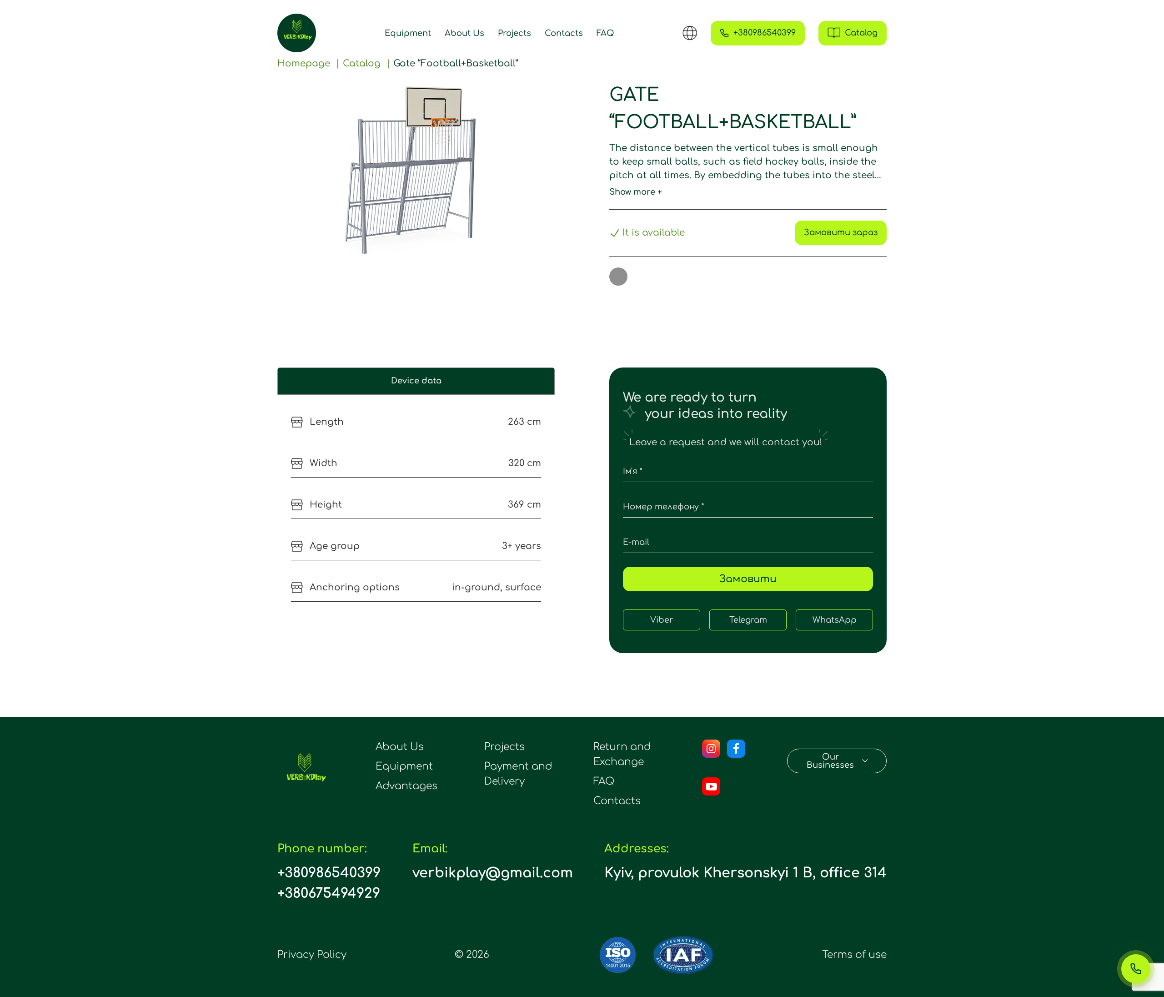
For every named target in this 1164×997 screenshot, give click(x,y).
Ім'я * (632, 471)
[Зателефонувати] (1135, 968)
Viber (661, 619)
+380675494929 (328, 893)
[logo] (296, 33)
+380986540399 (329, 873)
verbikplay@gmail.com (492, 873)
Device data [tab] (416, 380)
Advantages (406, 785)
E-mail (636, 542)
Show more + (635, 191)
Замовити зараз (841, 232)
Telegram (748, 619)
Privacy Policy (311, 954)
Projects (514, 33)
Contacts (564, 33)
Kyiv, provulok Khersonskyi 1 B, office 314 (745, 873)
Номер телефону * (663, 506)
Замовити (748, 579)
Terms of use (854, 954)
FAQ (605, 33)
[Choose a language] (689, 32)
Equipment (408, 33)
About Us (464, 33)
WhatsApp (835, 619)
